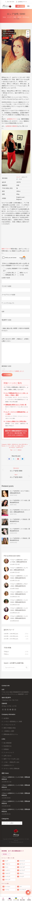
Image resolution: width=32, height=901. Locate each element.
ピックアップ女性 (7, 35)
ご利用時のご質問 (9, 731)
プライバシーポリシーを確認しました (13, 371)
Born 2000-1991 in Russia (9, 33)
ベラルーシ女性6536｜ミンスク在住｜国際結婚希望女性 (19, 617)
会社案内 (6, 718)
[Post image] (5, 493)
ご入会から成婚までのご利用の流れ (15, 421)
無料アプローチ (6, 248)
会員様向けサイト (22, 1)
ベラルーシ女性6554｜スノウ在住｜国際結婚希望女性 (19, 569)
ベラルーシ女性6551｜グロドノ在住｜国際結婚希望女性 (19, 585)
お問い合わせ (7, 755)
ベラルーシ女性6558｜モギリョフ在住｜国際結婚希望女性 (19, 561)
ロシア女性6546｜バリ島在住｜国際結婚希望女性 (20, 539)
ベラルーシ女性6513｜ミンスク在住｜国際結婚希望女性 (16, 802)
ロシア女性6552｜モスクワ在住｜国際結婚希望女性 (20, 492)
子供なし (5, 40)
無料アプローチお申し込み (11, 759)
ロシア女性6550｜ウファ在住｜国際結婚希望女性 (20, 501)
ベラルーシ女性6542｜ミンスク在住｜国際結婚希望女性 (19, 593)
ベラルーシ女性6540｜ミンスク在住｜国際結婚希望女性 (19, 609)
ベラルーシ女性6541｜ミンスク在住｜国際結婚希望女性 (19, 601)
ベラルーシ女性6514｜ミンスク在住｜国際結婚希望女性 (16, 794)
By (12, 447)
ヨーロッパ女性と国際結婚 (11, 768)
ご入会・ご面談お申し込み (11, 762)
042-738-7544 (18, 433)
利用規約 (6, 749)
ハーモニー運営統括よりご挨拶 (13, 721)
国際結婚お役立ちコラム (11, 734)
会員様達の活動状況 (11, 126)
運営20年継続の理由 (10, 728)
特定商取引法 (7, 746)
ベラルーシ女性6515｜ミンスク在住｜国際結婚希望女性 (16, 786)
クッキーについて (9, 752)
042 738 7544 (10, 1)
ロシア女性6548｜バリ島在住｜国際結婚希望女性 (20, 520)
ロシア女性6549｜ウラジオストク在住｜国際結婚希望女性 (20, 511)
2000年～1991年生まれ (8, 31)
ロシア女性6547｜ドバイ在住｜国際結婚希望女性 (20, 530)
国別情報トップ (6, 854)
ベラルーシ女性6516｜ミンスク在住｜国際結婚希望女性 (16, 778)
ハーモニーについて (9, 724)
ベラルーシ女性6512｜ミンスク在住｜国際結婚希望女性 (16, 810)
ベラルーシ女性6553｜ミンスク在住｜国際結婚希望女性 (19, 577)
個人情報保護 (7, 743)
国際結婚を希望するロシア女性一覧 (15, 404)
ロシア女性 (5, 38)
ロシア (18, 177)
